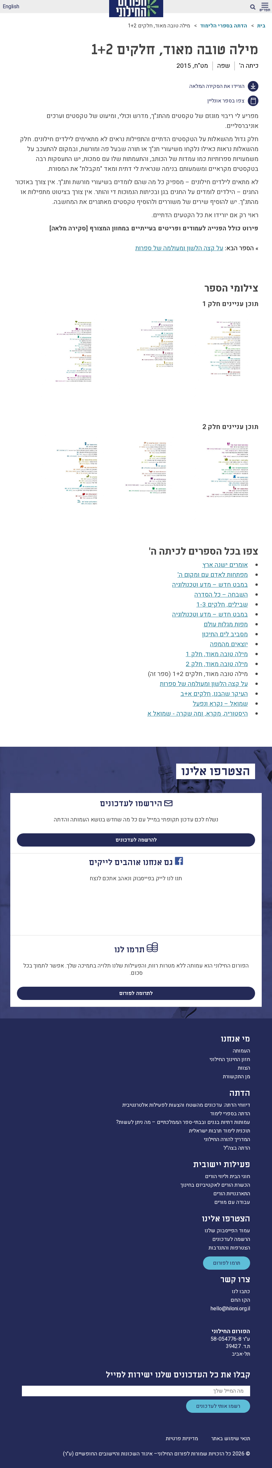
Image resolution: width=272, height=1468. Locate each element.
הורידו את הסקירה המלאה (216, 86)
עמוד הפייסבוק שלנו (227, 1231)
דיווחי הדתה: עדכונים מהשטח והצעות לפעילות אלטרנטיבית (186, 1105)
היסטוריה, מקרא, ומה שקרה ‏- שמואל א (197, 713)
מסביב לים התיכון (225, 634)
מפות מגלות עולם (226, 624)
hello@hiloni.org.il (230, 1309)
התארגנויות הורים (231, 1194)
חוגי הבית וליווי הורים (227, 1176)
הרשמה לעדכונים (231, 1239)
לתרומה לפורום (136, 993)
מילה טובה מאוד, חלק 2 (217, 664)
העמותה (241, 1051)
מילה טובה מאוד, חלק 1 (217, 654)
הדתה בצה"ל (237, 1148)
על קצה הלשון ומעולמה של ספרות (179, 248)
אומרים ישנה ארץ (225, 565)
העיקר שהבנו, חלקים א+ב (214, 693)
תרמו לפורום (226, 1263)
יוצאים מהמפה (229, 644)
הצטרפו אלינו (226, 1219)
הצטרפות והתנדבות (229, 1248)
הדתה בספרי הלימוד (223, 26)
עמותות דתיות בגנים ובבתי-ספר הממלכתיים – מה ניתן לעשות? (183, 1122)
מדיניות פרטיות (182, 1439)
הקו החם (240, 1300)
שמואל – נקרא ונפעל (220, 703)
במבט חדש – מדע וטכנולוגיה (210, 584)
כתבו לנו (241, 1291)
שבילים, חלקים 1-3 (222, 604)
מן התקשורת (236, 1077)
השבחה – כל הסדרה (221, 594)
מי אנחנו (235, 1039)
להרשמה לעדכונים (136, 840)
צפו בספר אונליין (225, 101)
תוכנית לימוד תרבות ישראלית (219, 1131)
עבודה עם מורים (232, 1202)
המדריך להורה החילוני (227, 1139)
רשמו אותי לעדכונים (218, 1406)
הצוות (244, 1068)
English (11, 7)
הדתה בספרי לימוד (230, 1114)
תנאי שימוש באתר (230, 1439)
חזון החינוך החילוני (230, 1059)
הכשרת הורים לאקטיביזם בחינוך (215, 1185)
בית (261, 26)
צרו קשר (235, 1280)
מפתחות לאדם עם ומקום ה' (212, 574)
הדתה (239, 1093)
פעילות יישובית (221, 1165)
